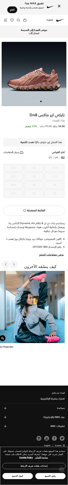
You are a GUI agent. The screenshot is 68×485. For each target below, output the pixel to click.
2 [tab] (38, 101)
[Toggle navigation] (5, 20)
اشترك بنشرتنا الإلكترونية (52, 398)
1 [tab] (41, 101)
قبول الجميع (17, 475)
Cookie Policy (26, 457)
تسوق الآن (34, 33)
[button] (60, 445)
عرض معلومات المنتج (51, 255)
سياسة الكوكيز (41, 457)
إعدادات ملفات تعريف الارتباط (34, 465)
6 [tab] (29, 101)
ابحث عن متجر (58, 392)
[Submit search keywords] (18, 20)
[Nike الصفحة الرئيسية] (60, 20)
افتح (12, 10)
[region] (34, 466)
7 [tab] (27, 101)
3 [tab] (36, 101)
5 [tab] (31, 101)
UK (56, 157)
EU (63, 157)
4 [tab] (34, 101)
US (50, 157)
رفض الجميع (50, 475)
